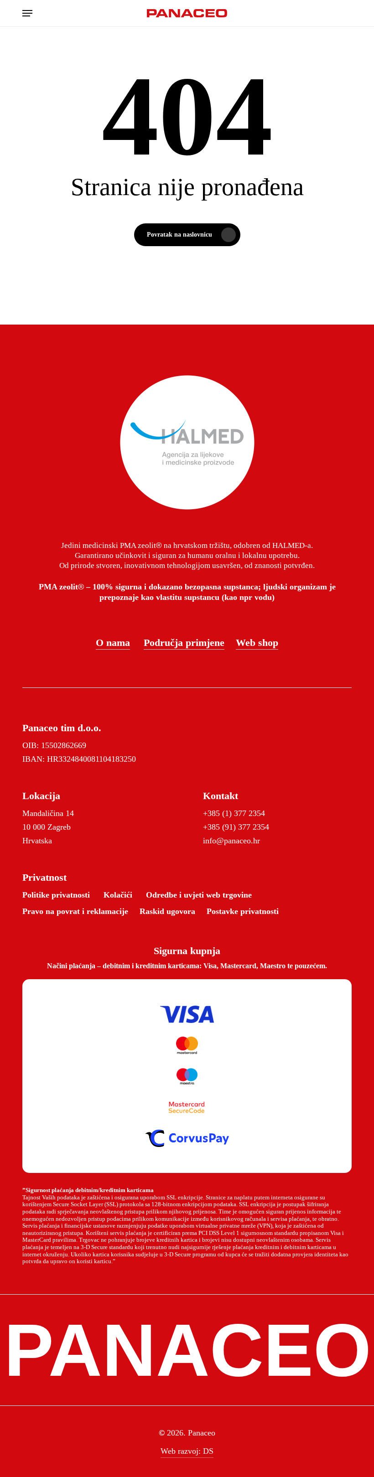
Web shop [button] (257, 642)
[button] (27, 13)
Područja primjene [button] (184, 642)
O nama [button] (113, 642)
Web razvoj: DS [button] (187, 1451)
